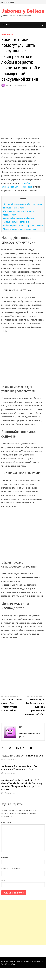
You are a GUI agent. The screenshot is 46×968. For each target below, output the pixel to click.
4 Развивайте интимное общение (18, 218)
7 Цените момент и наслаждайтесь (19, 229)
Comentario (7, 822)
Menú (8, 25)
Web (3, 880)
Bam (14, 964)
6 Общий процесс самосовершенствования (23, 225)
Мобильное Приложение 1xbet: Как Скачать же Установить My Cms (19, 768)
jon (10, 85)
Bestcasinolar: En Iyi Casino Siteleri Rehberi (22, 755)
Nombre (5, 857)
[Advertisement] (23, 114)
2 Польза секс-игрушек (13, 207)
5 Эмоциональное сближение (17, 221)
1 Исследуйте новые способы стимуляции (22, 204)
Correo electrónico (11, 869)
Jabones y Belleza (22, 11)
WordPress (5, 964)
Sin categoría (7, 34)
